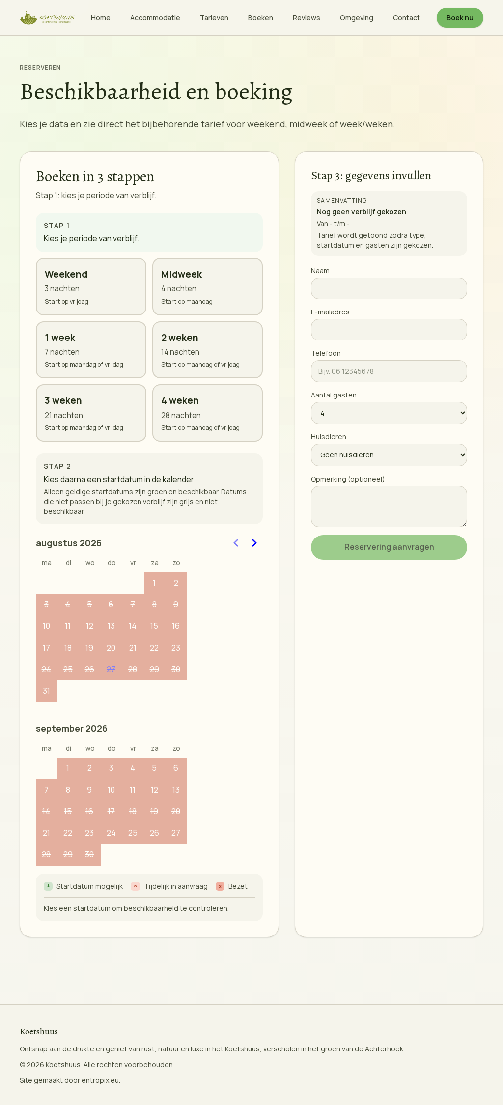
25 (68, 669)
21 (133, 647)
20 (111, 647)
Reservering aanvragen (389, 546)
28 (132, 669)
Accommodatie (155, 17)
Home (101, 17)
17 (46, 647)
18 (68, 647)
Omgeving (356, 17)
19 (89, 647)
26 (89, 669)
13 (111, 626)
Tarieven (214, 17)
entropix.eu (100, 1080)
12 (89, 626)
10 (46, 626)
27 (111, 669)
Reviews (306, 17)
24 (46, 669)
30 (175, 669)
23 (175, 647)
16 (176, 626)
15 (154, 626)
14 (133, 626)
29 (154, 669)
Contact (406, 17)
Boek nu (460, 17)
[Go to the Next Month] (254, 543)
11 (68, 626)
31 (46, 690)
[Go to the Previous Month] (236, 543)
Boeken (260, 17)
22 (154, 647)
